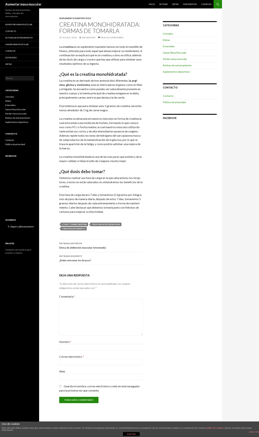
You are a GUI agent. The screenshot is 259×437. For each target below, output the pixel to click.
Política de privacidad (174, 102)
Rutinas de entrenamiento (177, 65)
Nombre (65, 341)
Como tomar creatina (74, 224)
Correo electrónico (71, 356)
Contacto (168, 95)
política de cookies (215, 428)
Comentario (67, 296)
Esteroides (169, 46)
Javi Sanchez (88, 37)
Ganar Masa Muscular (174, 52)
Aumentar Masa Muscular (18, 24)
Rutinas (163, 4)
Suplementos (190, 4)
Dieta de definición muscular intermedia (82, 245)
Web (62, 371)
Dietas (175, 4)
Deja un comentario (112, 37)
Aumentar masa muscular (23, 4)
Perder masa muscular (175, 58)
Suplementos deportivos (75, 18)
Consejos (206, 4)
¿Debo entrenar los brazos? (75, 258)
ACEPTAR (131, 434)
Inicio (152, 4)
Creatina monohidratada (106, 224)
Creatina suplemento (73, 228)
